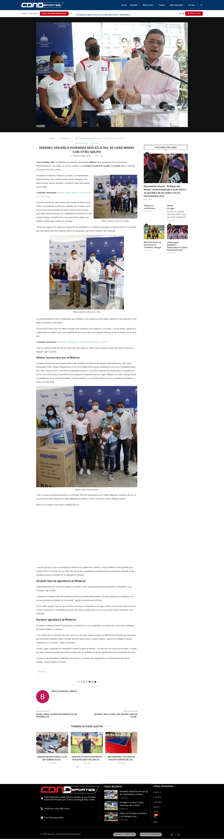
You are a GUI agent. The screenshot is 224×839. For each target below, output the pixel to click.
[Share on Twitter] (84, 682)
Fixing (170, 206)
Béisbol (133, 5)
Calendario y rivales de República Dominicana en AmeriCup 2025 (104, 14)
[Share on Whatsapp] (87, 682)
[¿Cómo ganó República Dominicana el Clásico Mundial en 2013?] (177, 232)
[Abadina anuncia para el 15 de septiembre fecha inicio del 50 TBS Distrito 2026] (52, 742)
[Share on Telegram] (89, 682)
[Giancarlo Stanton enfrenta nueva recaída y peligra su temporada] (87, 742)
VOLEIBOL (157, 802)
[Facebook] (180, 14)
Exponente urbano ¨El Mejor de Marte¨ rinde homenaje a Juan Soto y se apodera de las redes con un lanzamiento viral (165, 191)
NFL (155, 817)
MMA (155, 822)
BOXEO (156, 807)
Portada (52, 138)
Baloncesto (148, 5)
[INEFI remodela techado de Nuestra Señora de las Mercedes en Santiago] (121, 742)
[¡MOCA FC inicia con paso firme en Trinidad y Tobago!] (154, 232)
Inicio (124, 5)
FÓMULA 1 (157, 792)
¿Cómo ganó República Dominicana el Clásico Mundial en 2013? (177, 246)
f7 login (170, 208)
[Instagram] (183, 14)
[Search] (201, 5)
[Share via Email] (95, 682)
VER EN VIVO (194, 13)
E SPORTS (157, 797)
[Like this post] (79, 682)
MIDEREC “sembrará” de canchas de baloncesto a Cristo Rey (82, 342)
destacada (42, 672)
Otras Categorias (163, 786)
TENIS (156, 812)
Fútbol (162, 5)
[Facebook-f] (172, 835)
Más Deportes (176, 5)
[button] (71, 14)
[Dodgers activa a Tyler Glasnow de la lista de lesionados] (111, 805)
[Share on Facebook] (81, 682)
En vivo (191, 5)
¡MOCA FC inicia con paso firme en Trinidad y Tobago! (153, 244)
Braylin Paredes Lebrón (82, 156)
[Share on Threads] (92, 682)
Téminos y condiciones (149, 207)
